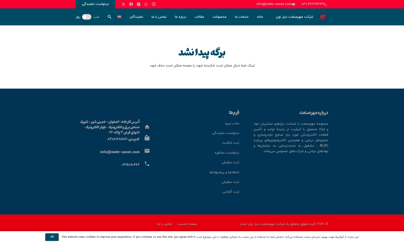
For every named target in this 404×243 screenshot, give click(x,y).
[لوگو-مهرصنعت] (323, 17)
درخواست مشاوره (227, 152)
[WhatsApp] (146, 4)
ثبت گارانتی (230, 191)
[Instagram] (154, 4)
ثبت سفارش (230, 162)
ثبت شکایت (230, 142)
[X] (123, 4)
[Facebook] (131, 4)
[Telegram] (138, 4)
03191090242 (131, 164)
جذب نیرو (232, 123)
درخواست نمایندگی (225, 133)
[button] (109, 17)
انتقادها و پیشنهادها (224, 172)
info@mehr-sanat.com (120, 151)
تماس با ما (164, 224)
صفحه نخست (187, 224)
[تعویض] (118, 17)
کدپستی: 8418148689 (123, 139)
